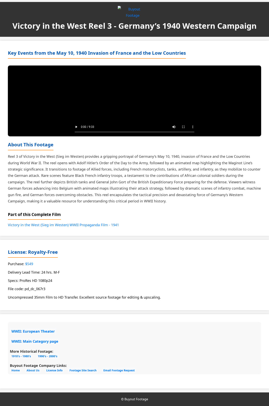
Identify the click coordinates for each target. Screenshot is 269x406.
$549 (29, 263)
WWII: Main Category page (34, 341)
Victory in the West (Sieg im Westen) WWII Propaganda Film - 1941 (63, 224)
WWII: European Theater (33, 331)
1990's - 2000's (47, 356)
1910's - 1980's (21, 356)
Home (15, 370)
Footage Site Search (83, 370)
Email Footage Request (119, 370)
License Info (54, 370)
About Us (33, 370)
